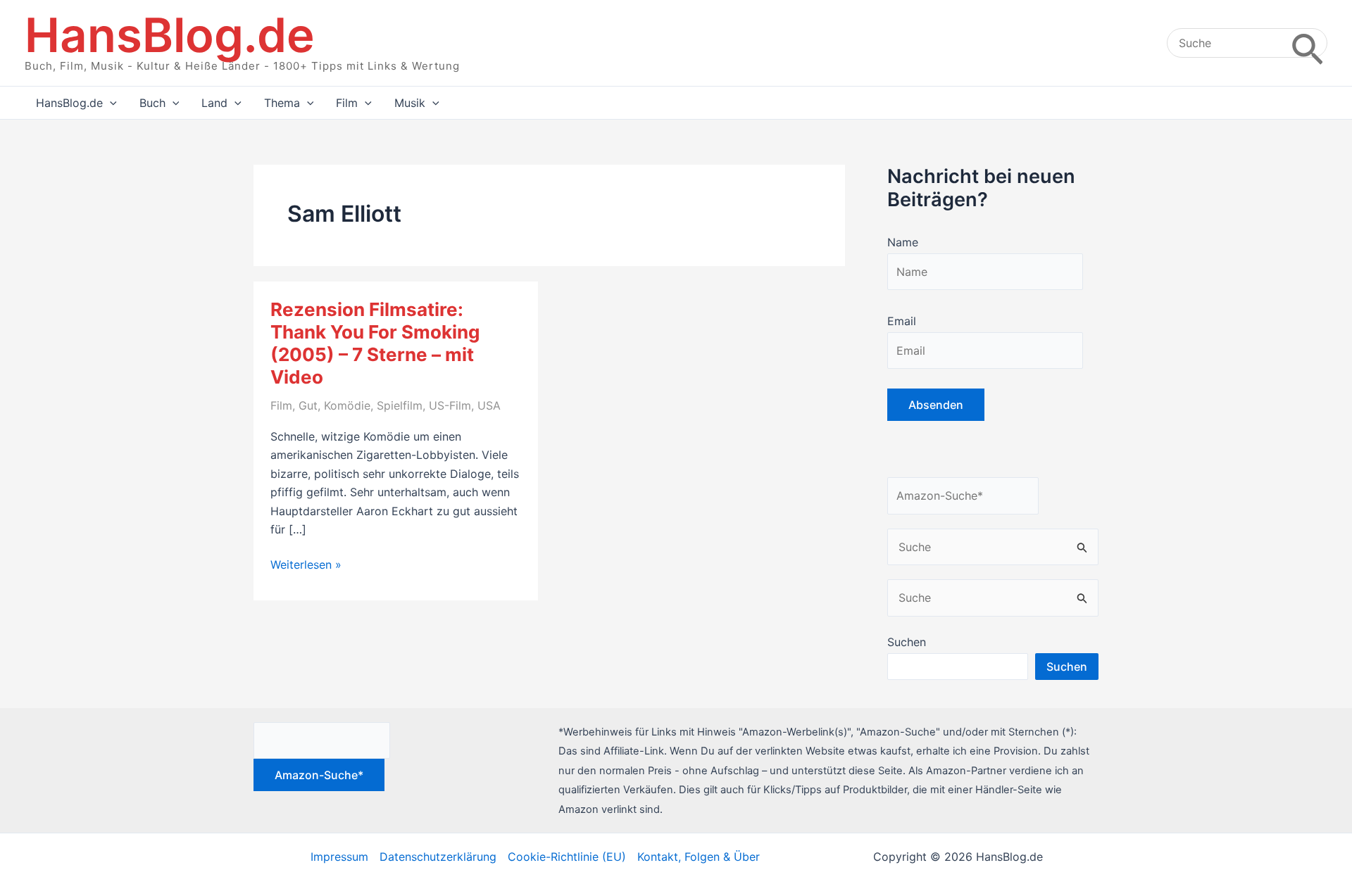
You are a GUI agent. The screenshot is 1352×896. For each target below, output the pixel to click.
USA (489, 405)
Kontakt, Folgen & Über (698, 857)
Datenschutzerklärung (438, 857)
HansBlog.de (170, 34)
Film (281, 405)
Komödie (347, 405)
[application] (110, 103)
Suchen (906, 642)
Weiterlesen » (306, 565)
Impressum (339, 857)
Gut (308, 405)
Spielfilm (400, 405)
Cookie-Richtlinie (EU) (567, 857)
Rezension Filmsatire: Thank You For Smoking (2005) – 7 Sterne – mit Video (375, 343)
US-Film (450, 405)
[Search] (1307, 43)
